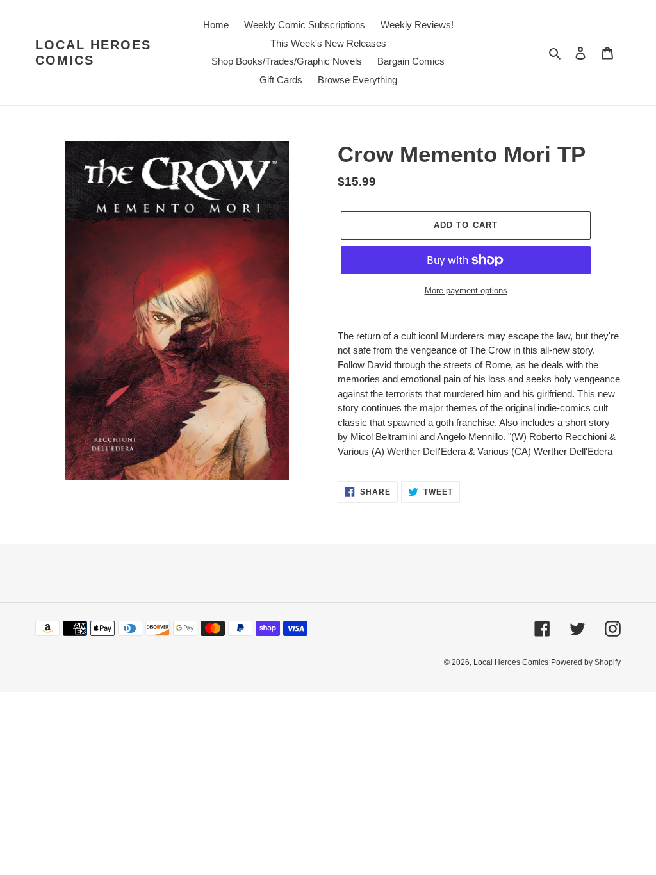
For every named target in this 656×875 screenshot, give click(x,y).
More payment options (466, 290)
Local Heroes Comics (93, 52)
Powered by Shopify (586, 662)
